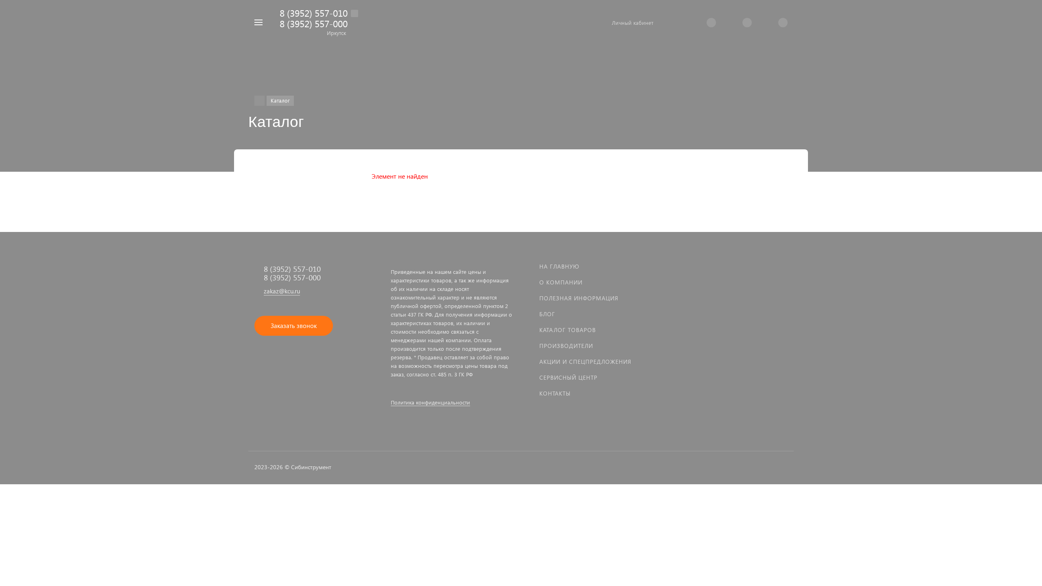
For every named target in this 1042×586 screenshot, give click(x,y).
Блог (547, 314)
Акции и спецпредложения (585, 361)
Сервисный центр (568, 377)
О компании (560, 282)
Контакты (555, 393)
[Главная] (259, 101)
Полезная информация (578, 298)
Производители (566, 346)
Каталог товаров (567, 330)
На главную (559, 266)
